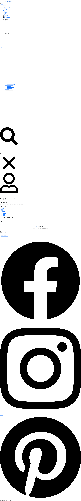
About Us (4, 5)
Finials (8, 82)
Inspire (4, 10)
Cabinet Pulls (9, 63)
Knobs (8, 76)
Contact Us (6, 15)
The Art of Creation (7, 7)
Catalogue (5, 11)
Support (4, 14)
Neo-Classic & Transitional (9, 111)
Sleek (7, 125)
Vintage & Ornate (8, 103)
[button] (9, 136)
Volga (8, 109)
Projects (5, 12)
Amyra (8, 106)
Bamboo (8, 122)
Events (5, 13)
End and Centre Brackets (11, 81)
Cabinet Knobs (9, 64)
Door (6, 48)
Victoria (8, 124)
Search (1, 151)
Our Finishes (7, 89)
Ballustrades (7, 83)
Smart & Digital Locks (10, 51)
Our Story (5, 6)
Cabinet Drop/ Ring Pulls (11, 65)
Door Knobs (9, 54)
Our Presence (6, 9)
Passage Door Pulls (10, 53)
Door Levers (9, 50)
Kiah (7, 121)
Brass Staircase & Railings (11, 84)
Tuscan (8, 112)
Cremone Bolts (9, 58)
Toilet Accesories (9, 88)
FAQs (5, 16)
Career (5, 8)
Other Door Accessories (10, 61)
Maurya (8, 110)
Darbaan (2, 18)
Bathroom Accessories (9, 85)
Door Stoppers (9, 60)
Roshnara (8, 108)
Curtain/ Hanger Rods (10, 80)
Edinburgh (8, 104)
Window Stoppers (9, 77)
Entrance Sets (9, 52)
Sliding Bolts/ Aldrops (10, 59)
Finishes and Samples (7, 17)
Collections (3, 102)
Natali (8, 120)
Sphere (8, 123)
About (2, 4)
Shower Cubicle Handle (10, 87)
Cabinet (6, 62)
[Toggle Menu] (0, 3)
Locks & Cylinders (9, 55)
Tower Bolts (9, 57)
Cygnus (8, 107)
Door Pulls (8, 49)
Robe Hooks (9, 86)
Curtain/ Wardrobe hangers (9, 79)
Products (2, 47)
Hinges (8, 56)
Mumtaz (8, 105)
